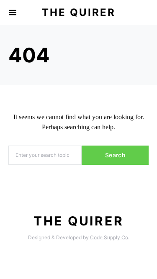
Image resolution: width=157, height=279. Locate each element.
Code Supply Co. (109, 237)
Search (115, 155)
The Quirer (79, 12)
